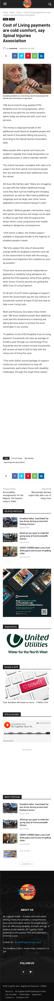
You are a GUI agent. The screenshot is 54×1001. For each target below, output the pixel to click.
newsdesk (13, 48)
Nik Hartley (29, 458)
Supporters (36, 994)
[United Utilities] (28, 655)
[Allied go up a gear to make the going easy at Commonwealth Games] (10, 537)
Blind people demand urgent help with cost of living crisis (40, 495)
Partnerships (24, 994)
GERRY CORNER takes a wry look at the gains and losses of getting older (35, 551)
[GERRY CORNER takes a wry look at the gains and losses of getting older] (10, 551)
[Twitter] (21, 56)
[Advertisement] (27, 430)
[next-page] (9, 562)
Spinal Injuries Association (14, 462)
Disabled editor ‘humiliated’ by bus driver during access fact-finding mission (34, 521)
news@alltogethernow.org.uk (27, 942)
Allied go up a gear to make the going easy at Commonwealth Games (34, 536)
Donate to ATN (22, 997)
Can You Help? (11, 994)
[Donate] (27, 685)
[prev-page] (4, 562)
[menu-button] (5, 4)
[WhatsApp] (35, 56)
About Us (9, 991)
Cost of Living (16, 458)
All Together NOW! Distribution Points (30, 991)
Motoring (7, 541)
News (12, 12)
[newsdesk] (5, 48)
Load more (26, 864)
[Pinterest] (28, 56)
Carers (19, 12)
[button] (50, 4)
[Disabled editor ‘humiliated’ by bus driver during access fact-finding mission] (10, 522)
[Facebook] (15, 56)
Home (5, 12)
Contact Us (9, 997)
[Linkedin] (41, 56)
